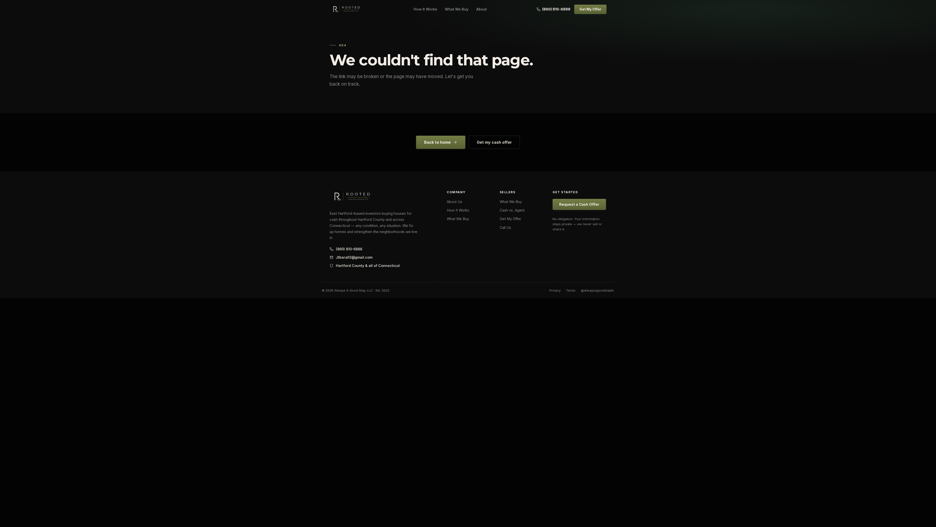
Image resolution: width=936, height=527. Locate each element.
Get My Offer (590, 9)
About (481, 9)
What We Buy (456, 9)
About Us (454, 202)
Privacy (555, 290)
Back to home (437, 142)
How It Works (425, 9)
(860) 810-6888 (556, 9)
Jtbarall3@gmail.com (354, 257)
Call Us (505, 227)
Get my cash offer (494, 142)
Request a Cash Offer (579, 204)
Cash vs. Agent (512, 210)
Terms (570, 290)
